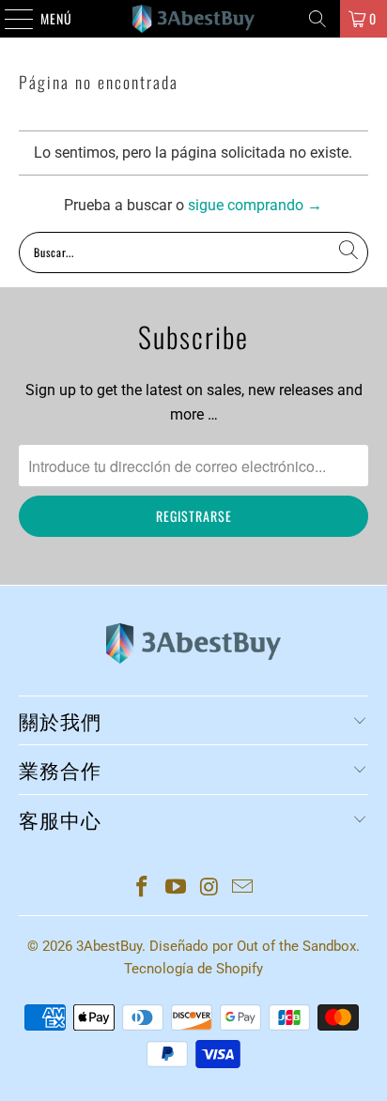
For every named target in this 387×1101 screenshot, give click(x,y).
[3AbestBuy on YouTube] (176, 888)
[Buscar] (317, 19)
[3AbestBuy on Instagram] (209, 888)
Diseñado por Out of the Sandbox (252, 946)
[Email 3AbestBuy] (243, 888)
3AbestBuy (109, 946)
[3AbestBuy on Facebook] (143, 888)
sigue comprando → (255, 205)
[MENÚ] (9, 19)
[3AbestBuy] (193, 19)
